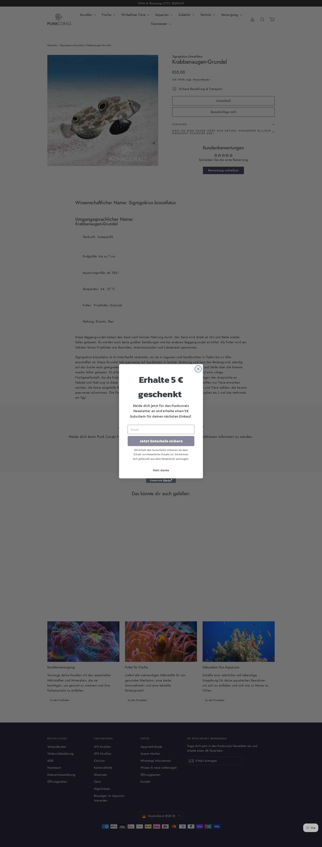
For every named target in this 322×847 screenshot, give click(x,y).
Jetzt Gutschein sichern (161, 441)
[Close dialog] (198, 369)
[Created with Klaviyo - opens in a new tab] (161, 480)
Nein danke (161, 470)
